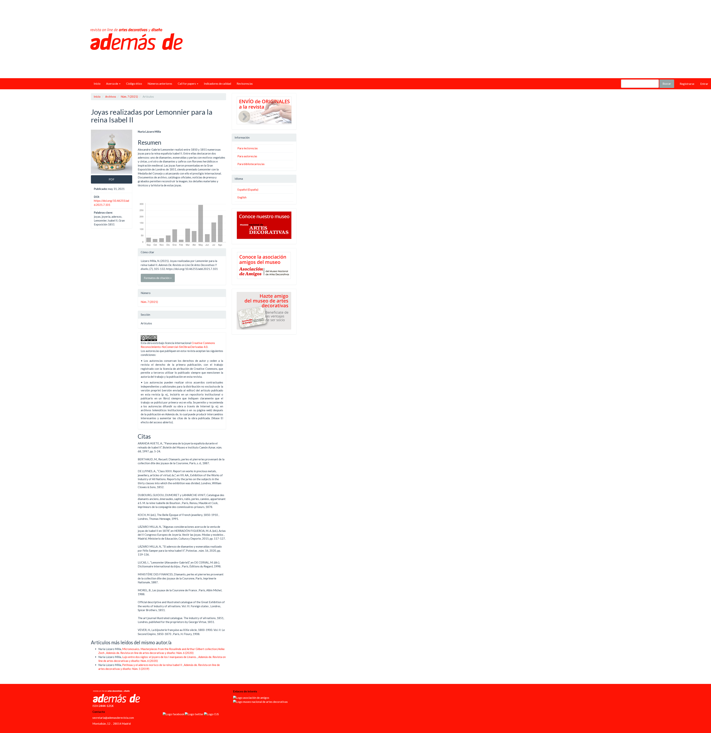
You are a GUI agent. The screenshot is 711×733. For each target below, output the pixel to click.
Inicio (97, 83)
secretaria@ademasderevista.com (113, 717)
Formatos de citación (157, 278)
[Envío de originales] (264, 110)
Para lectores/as (247, 148)
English (241, 197)
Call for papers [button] (187, 83)
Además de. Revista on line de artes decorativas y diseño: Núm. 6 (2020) (149, 652)
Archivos (110, 96)
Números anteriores (160, 83)
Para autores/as (247, 156)
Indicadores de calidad (217, 83)
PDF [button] (111, 179)
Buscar (666, 83)
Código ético (134, 83)
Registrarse (687, 83)
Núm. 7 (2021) (129, 96)
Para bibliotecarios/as (251, 164)
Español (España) (247, 189)
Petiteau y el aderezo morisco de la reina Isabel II (152, 664)
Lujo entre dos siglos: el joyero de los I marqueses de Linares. (159, 657)
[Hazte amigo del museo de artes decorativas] (264, 311)
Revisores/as (245, 83)
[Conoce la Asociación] (264, 265)
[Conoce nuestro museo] (264, 225)
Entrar (704, 83)
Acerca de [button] (112, 83)
